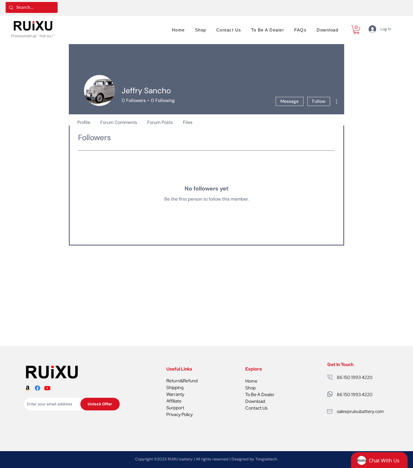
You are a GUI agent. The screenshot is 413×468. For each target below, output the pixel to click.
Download (255, 401)
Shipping (174, 387)
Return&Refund (182, 381)
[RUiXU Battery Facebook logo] (37, 388)
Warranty (175, 394)
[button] (356, 29)
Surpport (175, 408)
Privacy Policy (179, 414)
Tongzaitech (266, 459)
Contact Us (256, 408)
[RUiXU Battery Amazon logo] (27, 388)
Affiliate (173, 401)
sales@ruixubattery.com (360, 411)
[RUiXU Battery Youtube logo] (47, 388)
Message (289, 101)
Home (251, 381)
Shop (250, 388)
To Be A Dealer (259, 394)
